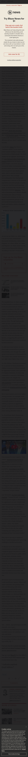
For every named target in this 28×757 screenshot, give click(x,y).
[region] (14, 741)
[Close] (26, 727)
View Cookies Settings (14, 754)
